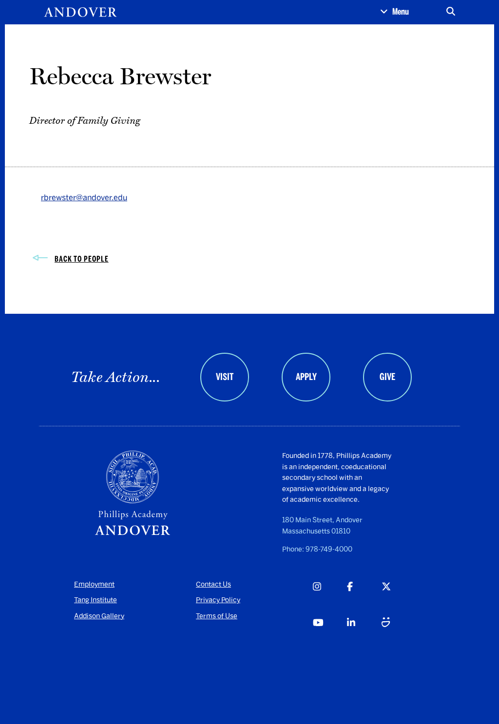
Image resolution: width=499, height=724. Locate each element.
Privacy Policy (218, 600)
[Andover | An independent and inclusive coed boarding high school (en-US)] (80, 12)
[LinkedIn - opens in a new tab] (364, 633)
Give (387, 376)
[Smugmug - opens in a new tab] (398, 633)
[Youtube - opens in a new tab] (329, 633)
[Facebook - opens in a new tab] (364, 597)
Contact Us (213, 584)
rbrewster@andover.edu (84, 197)
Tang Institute (95, 600)
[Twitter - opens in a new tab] (398, 597)
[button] (394, 12)
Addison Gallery (99, 616)
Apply (306, 376)
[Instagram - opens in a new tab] (329, 597)
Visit (224, 376)
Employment (94, 584)
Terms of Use (216, 616)
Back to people (82, 259)
